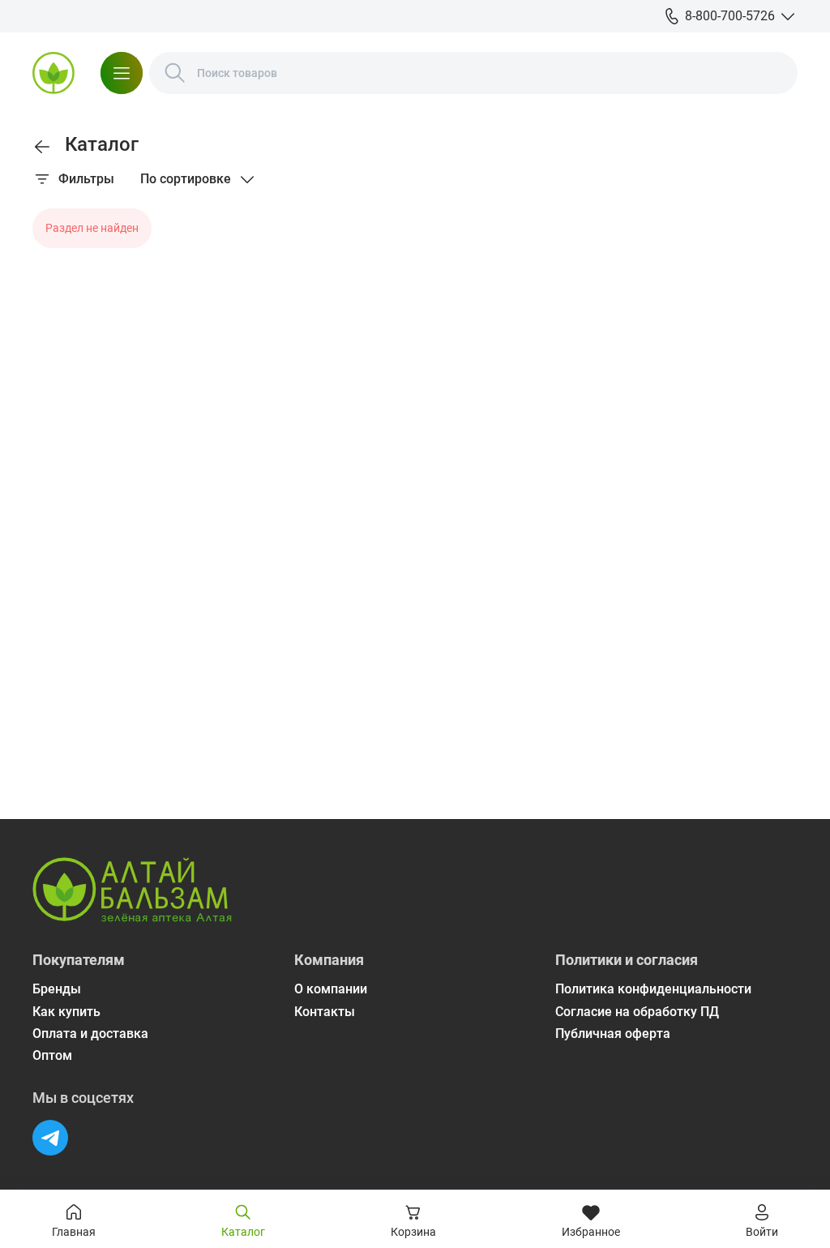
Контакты (324, 1011)
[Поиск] (175, 73)
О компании (330, 989)
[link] (42, 147)
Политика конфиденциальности (653, 989)
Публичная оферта (612, 1033)
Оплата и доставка (90, 1033)
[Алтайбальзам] (53, 73)
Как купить (66, 1011)
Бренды (56, 989)
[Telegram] (50, 1138)
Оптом (52, 1055)
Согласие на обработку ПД (637, 1011)
